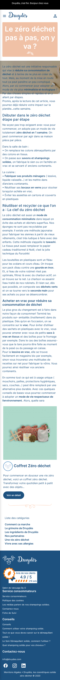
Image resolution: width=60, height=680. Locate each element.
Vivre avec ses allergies (19, 543)
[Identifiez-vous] (55, 15)
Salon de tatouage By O (14, 588)
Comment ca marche (17, 524)
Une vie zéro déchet (17, 539)
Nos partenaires (14, 535)
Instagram (14, 665)
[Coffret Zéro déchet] (30, 432)
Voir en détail (14, 495)
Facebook (5, 665)
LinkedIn (23, 665)
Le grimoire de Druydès (19, 528)
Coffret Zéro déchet (32, 465)
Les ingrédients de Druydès (21, 532)
